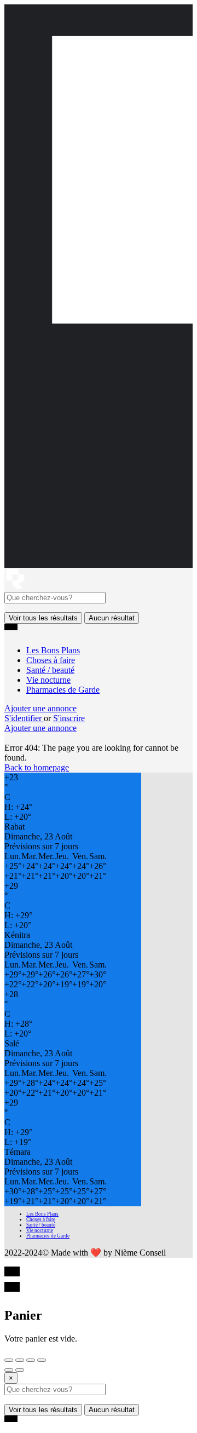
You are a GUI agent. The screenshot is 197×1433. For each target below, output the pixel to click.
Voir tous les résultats (43, 618)
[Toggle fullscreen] (30, 1360)
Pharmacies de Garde (63, 689)
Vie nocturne (48, 679)
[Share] (19, 1360)
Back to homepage (36, 767)
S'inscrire (69, 718)
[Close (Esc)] (8, 1360)
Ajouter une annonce (40, 708)
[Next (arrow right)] (19, 1370)
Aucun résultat (112, 618)
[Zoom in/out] (41, 1360)
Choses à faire (50, 660)
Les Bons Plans (53, 650)
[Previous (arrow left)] (8, 1370)
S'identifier (24, 718)
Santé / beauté (50, 670)
